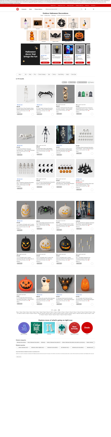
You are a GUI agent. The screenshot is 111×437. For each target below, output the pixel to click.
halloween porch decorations (78, 347)
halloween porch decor (91, 347)
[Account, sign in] (87, 9)
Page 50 (69, 314)
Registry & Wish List (79, 5)
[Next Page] (89, 55)
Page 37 (74, 313)
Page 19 (83, 312)
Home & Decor (38, 0)
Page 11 (52, 312)
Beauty (73, 0)
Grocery (59, 0)
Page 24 (24, 313)
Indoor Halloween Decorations (33, 342)
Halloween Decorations (21, 342)
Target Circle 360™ (70, 5)
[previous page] (52, 310)
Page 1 (17, 312)
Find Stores (18, 3)
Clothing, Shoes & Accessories (28, 0)
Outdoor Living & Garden (53, 0)
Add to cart (45, 62)
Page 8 (41, 312)
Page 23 (20, 313)
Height (67, 74)
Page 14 (63, 312)
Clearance (59, 2)
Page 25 (28, 313)
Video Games (13, 2)
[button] (44, 55)
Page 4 (27, 312)
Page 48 (62, 314)
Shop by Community (44, 2)
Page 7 (37, 312)
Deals (55, 2)
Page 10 (48, 312)
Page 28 (39, 313)
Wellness (95, 0)
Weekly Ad (89, 2)
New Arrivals (63, 2)
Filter (20, 74)
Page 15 (67, 312)
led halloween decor (65, 347)
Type (49, 74)
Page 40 (86, 313)
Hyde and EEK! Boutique (21, 110)
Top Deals (77, 2)
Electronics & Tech (7, 2)
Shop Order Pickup (95, 2)
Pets (90, 0)
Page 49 (66, 314)
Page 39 (82, 313)
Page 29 (43, 313)
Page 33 (59, 313)
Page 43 (42, 314)
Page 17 (75, 312)
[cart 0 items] (93, 9)
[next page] (59, 310)
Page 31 (51, 313)
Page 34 (62, 313)
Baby (71, 0)
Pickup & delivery (38, 9)
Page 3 (24, 312)
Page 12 (56, 312)
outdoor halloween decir (23, 347)
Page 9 (44, 312)
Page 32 (55, 313)
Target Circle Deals (83, 2)
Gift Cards (38, 2)
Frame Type (73, 74)
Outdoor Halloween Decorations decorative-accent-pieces (73, 342)
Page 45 (50, 314)
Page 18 (79, 312)
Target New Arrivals (4, 0)
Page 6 (34, 312)
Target (42, 15)
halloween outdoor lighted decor (37, 347)
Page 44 (46, 314)
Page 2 (21, 312)
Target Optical (51, 2)
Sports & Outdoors (85, 0)
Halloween (20, 0)
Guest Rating (61, 74)
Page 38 (78, 313)
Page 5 (31, 312)
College (16, 0)
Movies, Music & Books (21, 2)
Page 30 (47, 313)
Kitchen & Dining (44, 0)
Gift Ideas (34, 2)
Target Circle (13, 3)
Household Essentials (65, 0)
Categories (24, 9)
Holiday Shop (47, 15)
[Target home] (17, 9)
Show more (19, 356)
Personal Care (78, 0)
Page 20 (87, 312)
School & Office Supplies (102, 0)
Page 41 (90, 313)
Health (92, 0)
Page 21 (90, 312)
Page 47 (58, 314)
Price (35, 74)
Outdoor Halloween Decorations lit (53, 342)
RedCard (8, 3)
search (82, 9)
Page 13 (59, 312)
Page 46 (54, 314)
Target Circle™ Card (61, 5)
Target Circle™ (53, 5)
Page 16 (71, 312)
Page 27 (35, 313)
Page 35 (66, 313)
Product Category (42, 74)
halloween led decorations (52, 347)
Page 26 (31, 313)
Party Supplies (29, 2)
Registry (5, 3)
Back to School (11, 0)
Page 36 (70, 313)
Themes (54, 74)
